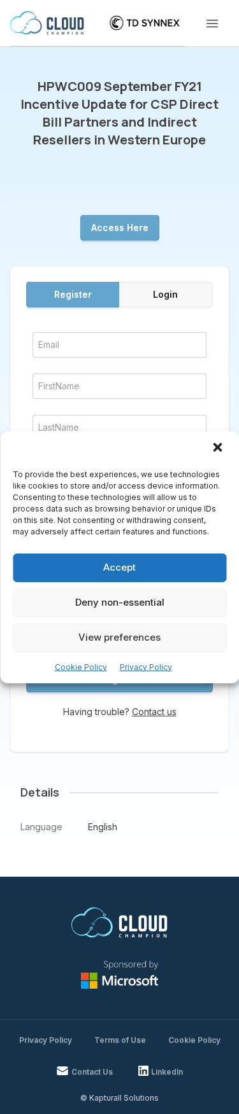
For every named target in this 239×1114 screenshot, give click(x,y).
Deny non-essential (119, 602)
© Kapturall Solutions (119, 1098)
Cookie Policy (81, 667)
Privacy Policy (146, 667)
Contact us (154, 711)
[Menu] (212, 23)
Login (165, 294)
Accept (119, 567)
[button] (218, 448)
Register (73, 294)
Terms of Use (120, 1040)
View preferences (119, 637)
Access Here (119, 227)
